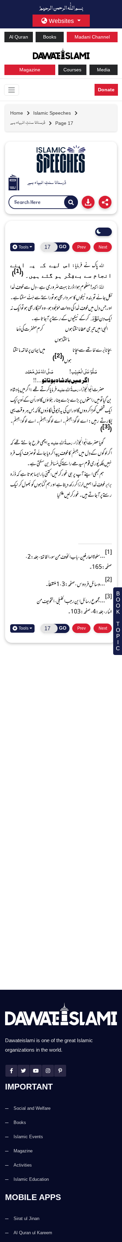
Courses (72, 69)
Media (103, 69)
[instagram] (48, 1071)
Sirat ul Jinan (26, 1218)
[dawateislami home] (61, 53)
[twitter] (23, 1071)
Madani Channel (92, 37)
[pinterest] (60, 1071)
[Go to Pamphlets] (61, 159)
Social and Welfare (32, 1108)
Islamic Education (31, 1179)
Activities (23, 1165)
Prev (81, 247)
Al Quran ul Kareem (33, 1232)
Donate (106, 89)
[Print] (88, 202)
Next (103, 247)
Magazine (29, 69)
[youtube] (36, 1071)
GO (62, 246)
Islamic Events (28, 1136)
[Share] (105, 202)
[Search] (71, 202)
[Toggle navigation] (11, 90)
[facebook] (11, 1071)
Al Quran (18, 37)
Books (49, 37)
